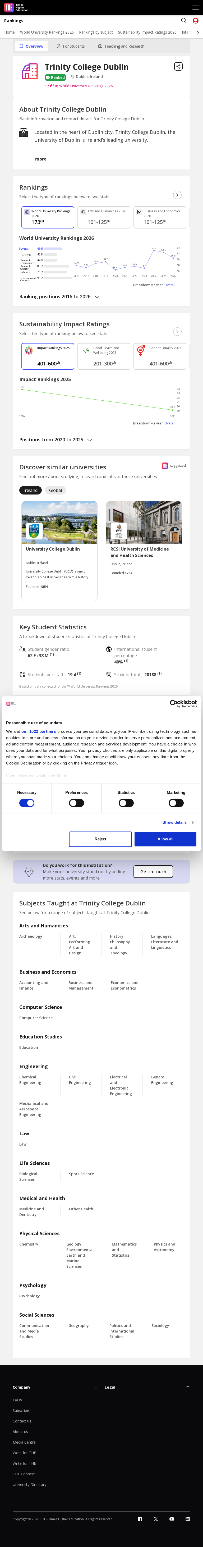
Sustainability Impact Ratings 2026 (147, 32)
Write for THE (24, 1463)
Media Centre (24, 1442)
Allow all (165, 839)
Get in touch (153, 872)
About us (20, 1431)
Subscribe (21, 1410)
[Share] (178, 66)
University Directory (29, 1484)
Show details (175, 822)
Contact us (22, 1421)
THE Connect (24, 1473)
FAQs (17, 1399)
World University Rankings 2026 (47, 32)
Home (9, 32)
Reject (100, 839)
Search (184, 20)
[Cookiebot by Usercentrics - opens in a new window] (174, 704)
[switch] (76, 803)
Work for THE (24, 1452)
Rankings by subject (96, 32)
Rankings (13, 21)
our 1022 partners (38, 731)
